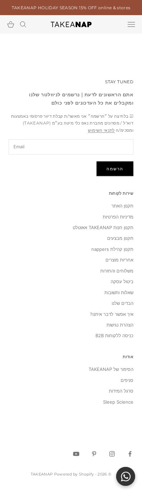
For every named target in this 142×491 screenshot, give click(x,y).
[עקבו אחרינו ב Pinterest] (94, 453)
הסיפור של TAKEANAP (111, 369)
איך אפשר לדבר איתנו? (111, 314)
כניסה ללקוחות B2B (114, 335)
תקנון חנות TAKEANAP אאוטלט (103, 227)
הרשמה (114, 168)
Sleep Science (118, 402)
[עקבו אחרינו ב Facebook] (129, 453)
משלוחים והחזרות (116, 271)
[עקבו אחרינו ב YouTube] (76, 453)
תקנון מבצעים (120, 238)
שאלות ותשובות (118, 292)
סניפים (127, 380)
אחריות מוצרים (119, 260)
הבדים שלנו (122, 303)
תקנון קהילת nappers (112, 249)
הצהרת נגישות (119, 325)
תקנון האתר (122, 206)
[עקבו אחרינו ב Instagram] (112, 453)
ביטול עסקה (122, 281)
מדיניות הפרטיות (118, 217)
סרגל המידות (121, 391)
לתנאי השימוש (101, 130)
